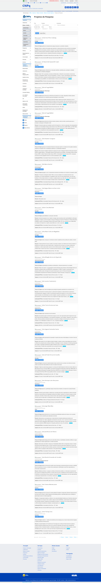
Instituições (59, 23)
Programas (25, 48)
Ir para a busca (38, 2)
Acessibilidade (63, 2)
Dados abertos (25, 113)
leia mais (65, 53)
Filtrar (37, 33)
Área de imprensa (75, 11)
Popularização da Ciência (26, 54)
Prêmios (24, 50)
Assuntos (34, 12)
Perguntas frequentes (50, 11)
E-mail (37, 42)
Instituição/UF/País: (39, 55)
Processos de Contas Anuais (25, 80)
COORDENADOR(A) (38, 38)
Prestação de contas (25, 45)
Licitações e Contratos (25, 89)
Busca (50, 26)
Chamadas (25, 35)
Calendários (25, 41)
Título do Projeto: (38, 46)
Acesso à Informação (25, 65)
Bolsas (24, 30)
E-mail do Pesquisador (68, 11)
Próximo (71, 537)
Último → (75, 537)
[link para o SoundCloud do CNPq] (68, 7)
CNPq (30, 12)
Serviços (63, 11)
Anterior (66, 537)
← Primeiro (62, 537)
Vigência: (37, 57)
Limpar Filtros (42, 33)
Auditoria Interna (26, 77)
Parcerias (24, 59)
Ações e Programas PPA (25, 74)
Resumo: (37, 48)
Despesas (24, 86)
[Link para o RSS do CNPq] (78, 7)
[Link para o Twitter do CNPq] (73, 7)
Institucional (25, 22)
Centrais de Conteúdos (25, 117)
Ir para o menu (32, 2)
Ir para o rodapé (44, 2)
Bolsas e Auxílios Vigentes (49, 12)
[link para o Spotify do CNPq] (75, 7)
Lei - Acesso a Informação (25, 95)
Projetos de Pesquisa (59, 12)
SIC (23, 98)
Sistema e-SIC (25, 101)
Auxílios (24, 33)
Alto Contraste (70, 2)
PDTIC (24, 107)
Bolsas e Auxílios (40, 12)
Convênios (25, 83)
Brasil (26, 0)
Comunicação (25, 56)
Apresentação (25, 27)
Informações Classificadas (25, 104)
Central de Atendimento (57, 11)
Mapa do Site (76, 2)
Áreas (43, 26)
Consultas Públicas (26, 92)
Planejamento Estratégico (25, 110)
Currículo (41, 42)
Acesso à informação (33, 0)
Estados (43, 23)
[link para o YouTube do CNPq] (66, 7)
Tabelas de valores (25, 38)
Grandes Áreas (37, 26)
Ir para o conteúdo (26, 2)
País (35, 23)
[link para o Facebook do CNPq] (70, 7)
